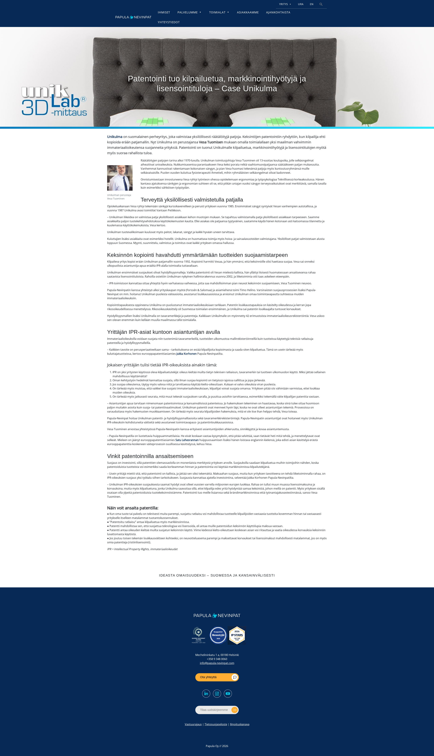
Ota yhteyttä (208, 677)
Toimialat (217, 12)
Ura (300, 4)
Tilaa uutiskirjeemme (214, 710)
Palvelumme (187, 12)
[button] (321, 4)
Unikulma (114, 136)
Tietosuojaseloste (216, 724)
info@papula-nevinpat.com (217, 663)
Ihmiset (164, 12)
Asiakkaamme (248, 12)
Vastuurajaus (193, 724)
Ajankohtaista (278, 12)
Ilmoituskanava (239, 724)
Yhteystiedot (169, 22)
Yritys (283, 4)
